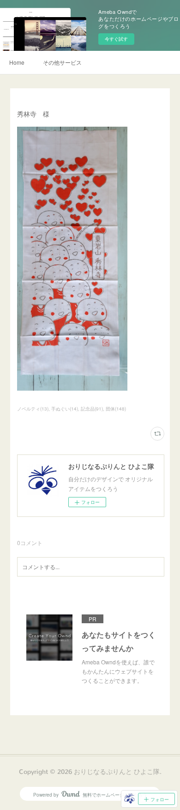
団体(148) (116, 408)
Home (16, 62)
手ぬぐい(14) (64, 408)
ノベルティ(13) (32, 408)
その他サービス (62, 62)
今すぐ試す (116, 39)
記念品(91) (92, 408)
